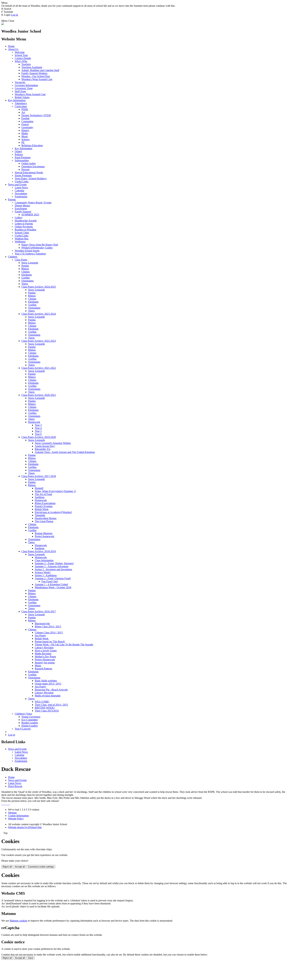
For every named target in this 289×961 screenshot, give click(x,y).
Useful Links (21, 181)
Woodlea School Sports (27, 250)
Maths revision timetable (48, 695)
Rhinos (25, 268)
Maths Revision (43, 653)
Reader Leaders (29, 722)
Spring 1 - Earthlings (46, 575)
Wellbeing (20, 241)
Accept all (20, 866)
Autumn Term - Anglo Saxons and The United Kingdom (65, 452)
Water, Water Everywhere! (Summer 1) (55, 491)
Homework (34, 422)
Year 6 (38, 434)
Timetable (40, 515)
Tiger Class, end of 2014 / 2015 (51, 704)
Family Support (23, 211)
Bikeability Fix (43, 449)
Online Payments (24, 226)
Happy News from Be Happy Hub (39, 244)
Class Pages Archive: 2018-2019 (38, 551)
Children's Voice (23, 713)
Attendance (21, 103)
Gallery (19, 217)
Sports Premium (23, 175)
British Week (42, 509)
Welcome (20, 52)
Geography (27, 127)
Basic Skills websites (46, 680)
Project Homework (45, 659)
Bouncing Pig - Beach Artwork (51, 689)
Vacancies (20, 82)
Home (11, 46)
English (25, 118)
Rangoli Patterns (43, 668)
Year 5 (38, 431)
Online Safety (28, 163)
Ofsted (18, 151)
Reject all (7, 866)
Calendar (19, 190)
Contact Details (23, 58)
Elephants (26, 274)
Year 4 (38, 428)
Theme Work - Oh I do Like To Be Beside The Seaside (64, 644)
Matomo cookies (18, 920)
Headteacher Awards (26, 220)
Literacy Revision (44, 647)
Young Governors (30, 716)
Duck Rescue (15, 786)
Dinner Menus (22, 205)
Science (25, 139)
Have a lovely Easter (46, 650)
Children (12, 256)
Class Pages (21, 259)
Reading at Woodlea (25, 229)
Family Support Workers (34, 73)
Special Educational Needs (29, 172)
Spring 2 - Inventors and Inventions (53, 569)
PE (23, 142)
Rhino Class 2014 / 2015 (48, 626)
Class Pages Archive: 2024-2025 (38, 286)
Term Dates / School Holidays (30, 178)
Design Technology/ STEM (36, 115)
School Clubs (22, 232)
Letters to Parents (24, 223)
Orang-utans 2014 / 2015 (48, 683)
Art (23, 112)
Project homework (44, 536)
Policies (19, 154)
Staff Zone (20, 91)
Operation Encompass (33, 166)
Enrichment (21, 208)
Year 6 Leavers (23, 728)
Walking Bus (21, 238)
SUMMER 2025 (30, 214)
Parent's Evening (44, 506)
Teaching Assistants (31, 67)
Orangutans (27, 280)
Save (30, 958)
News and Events (17, 184)
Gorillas (25, 277)
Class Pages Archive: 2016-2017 (38, 611)
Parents (12, 199)
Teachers (26, 64)
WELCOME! (42, 701)
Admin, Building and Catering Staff (40, 70)
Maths (24, 133)
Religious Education (32, 145)
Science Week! (43, 572)
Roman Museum (43, 533)
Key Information (17, 100)
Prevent (25, 169)
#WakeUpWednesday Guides (37, 247)
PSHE (24, 109)
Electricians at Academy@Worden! (53, 512)
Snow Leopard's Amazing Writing (53, 443)
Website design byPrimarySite (25, 827)
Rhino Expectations (45, 503)
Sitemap (12, 812)
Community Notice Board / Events (33, 202)
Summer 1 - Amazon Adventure (51, 566)
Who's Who (21, 61)
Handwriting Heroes (45, 518)
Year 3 (38, 425)
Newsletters (21, 193)
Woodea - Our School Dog (35, 76)
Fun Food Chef (49, 581)
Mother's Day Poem (45, 656)
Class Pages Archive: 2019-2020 (38, 437)
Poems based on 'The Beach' (50, 641)
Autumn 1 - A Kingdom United (51, 584)
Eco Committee (29, 719)
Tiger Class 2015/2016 (47, 710)
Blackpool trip (42, 623)
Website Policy (16, 818)
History (25, 130)
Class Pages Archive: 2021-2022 (38, 367)
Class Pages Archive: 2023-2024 (38, 313)
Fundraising (21, 196)
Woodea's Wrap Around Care (36, 79)
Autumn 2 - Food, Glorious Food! (53, 578)
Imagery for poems (45, 662)
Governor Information (26, 85)
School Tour (21, 55)
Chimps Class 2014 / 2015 (49, 632)
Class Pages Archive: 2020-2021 (38, 395)
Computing (27, 121)
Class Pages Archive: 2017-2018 (38, 476)
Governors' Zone (24, 88)
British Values (22, 97)
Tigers (24, 283)
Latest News (21, 187)
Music (24, 136)
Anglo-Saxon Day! (45, 446)
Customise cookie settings (41, 866)
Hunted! (39, 488)
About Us (13, 49)
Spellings (39, 497)
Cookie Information (18, 815)
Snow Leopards (29, 262)
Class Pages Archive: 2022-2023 (38, 340)
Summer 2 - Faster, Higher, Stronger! (54, 563)
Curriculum (21, 106)
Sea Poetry (40, 635)
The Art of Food (43, 494)
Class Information (44, 560)
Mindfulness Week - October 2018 (53, 587)
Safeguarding (22, 160)
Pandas (25, 265)
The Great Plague (44, 521)
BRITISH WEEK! (45, 707)
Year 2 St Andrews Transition (30, 253)
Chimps (25, 271)
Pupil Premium (22, 157)
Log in (14, 14)
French (25, 124)
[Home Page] (2, 24)
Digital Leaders (29, 725)
